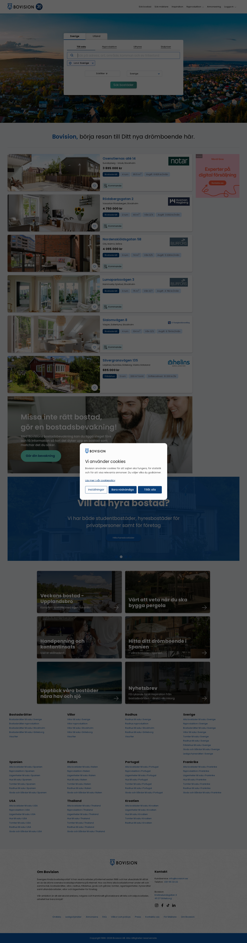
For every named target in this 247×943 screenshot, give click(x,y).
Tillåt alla (150, 489)
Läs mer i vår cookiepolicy (100, 480)
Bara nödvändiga (122, 489)
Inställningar (96, 489)
